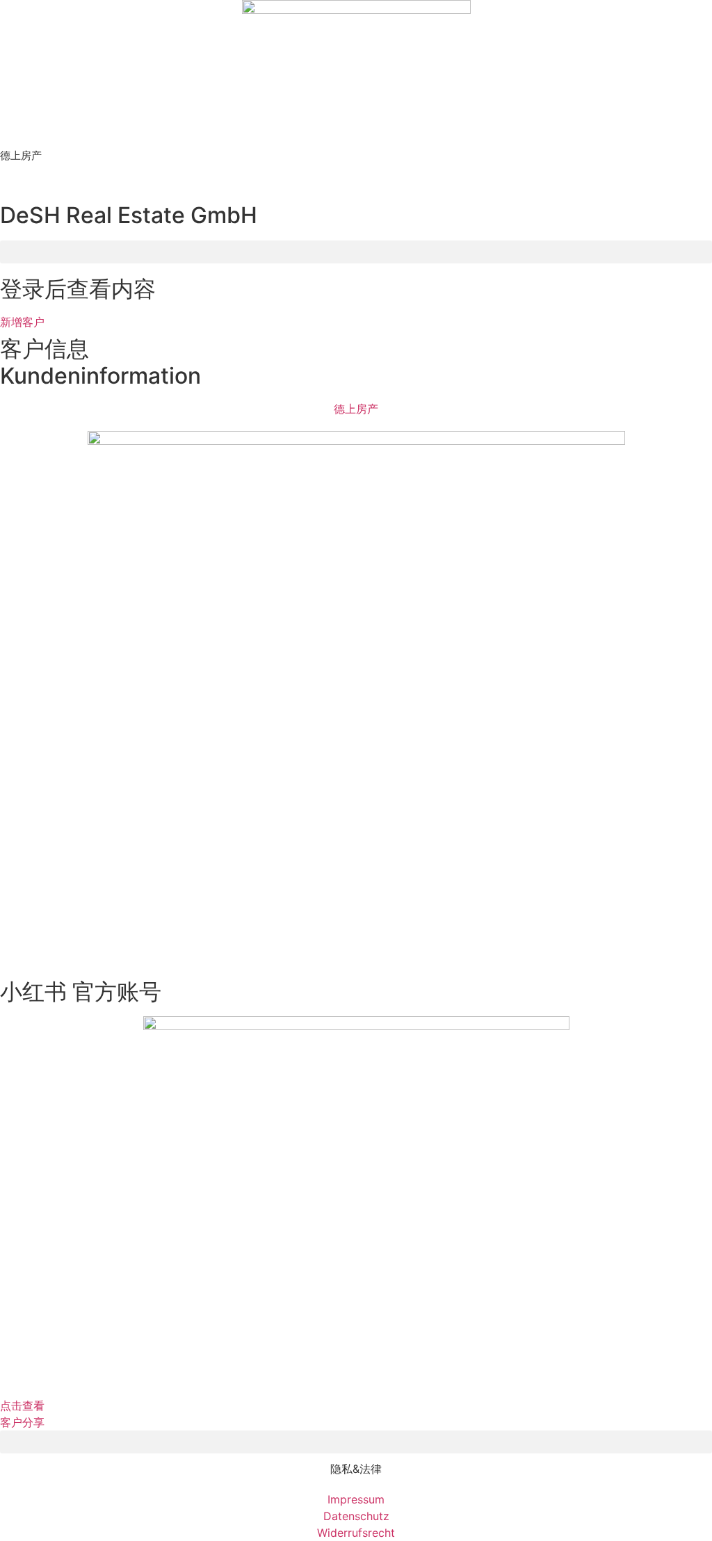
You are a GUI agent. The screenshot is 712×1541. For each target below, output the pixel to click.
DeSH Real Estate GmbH (128, 215)
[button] (356, 251)
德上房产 (21, 155)
